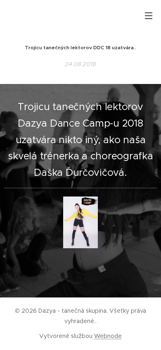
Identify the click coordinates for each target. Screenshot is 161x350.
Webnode (108, 336)
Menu (148, 15)
